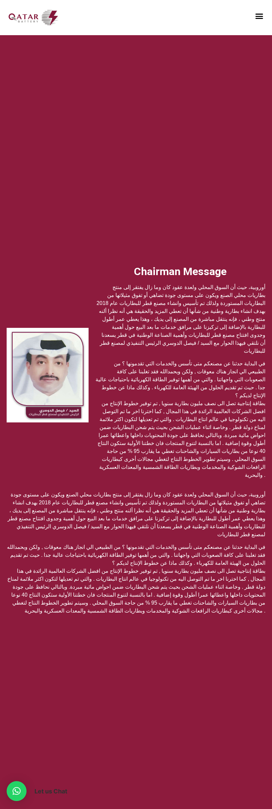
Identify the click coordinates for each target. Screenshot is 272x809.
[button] (259, 16)
